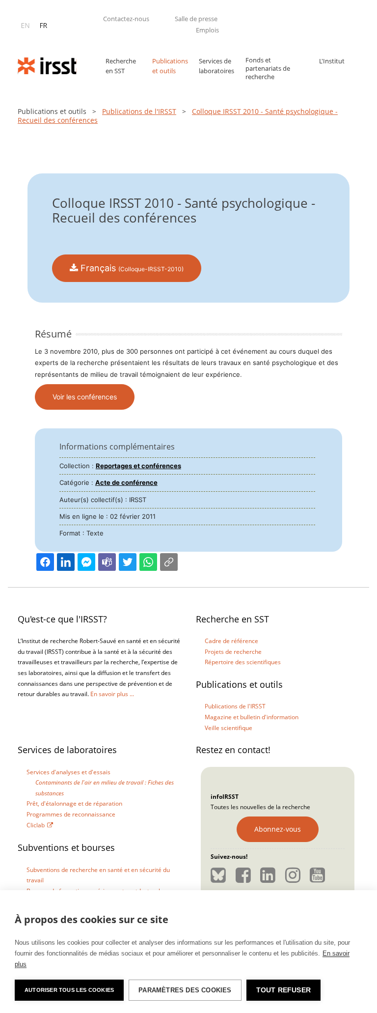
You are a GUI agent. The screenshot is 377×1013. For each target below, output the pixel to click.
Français (131, 268)
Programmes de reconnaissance (71, 814)
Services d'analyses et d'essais (68, 772)
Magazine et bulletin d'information (251, 717)
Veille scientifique (228, 728)
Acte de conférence (126, 482)
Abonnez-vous (277, 829)
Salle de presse (196, 18)
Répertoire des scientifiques (243, 662)
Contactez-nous (126, 18)
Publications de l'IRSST (139, 111)
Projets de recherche (233, 651)
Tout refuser (283, 990)
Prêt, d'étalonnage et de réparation (74, 803)
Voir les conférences (85, 397)
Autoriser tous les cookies (69, 990)
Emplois (207, 30)
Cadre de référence (231, 641)
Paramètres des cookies (184, 990)
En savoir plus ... (112, 694)
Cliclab (36, 825)
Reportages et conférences (138, 466)
